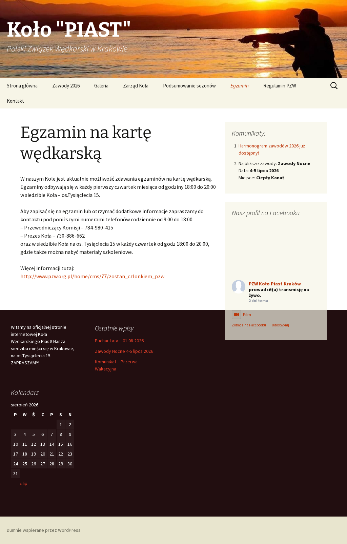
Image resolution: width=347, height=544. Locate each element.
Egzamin (239, 85)
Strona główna (22, 85)
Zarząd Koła (135, 85)
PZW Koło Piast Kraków (275, 284)
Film (247, 314)
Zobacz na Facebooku (249, 325)
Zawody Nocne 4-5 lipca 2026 (124, 351)
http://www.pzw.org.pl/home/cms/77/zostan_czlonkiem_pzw (92, 276)
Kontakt (15, 101)
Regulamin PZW (279, 85)
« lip (23, 483)
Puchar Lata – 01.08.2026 (119, 341)
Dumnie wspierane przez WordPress (44, 530)
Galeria (101, 85)
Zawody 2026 (66, 85)
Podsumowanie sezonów (189, 85)
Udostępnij (280, 325)
